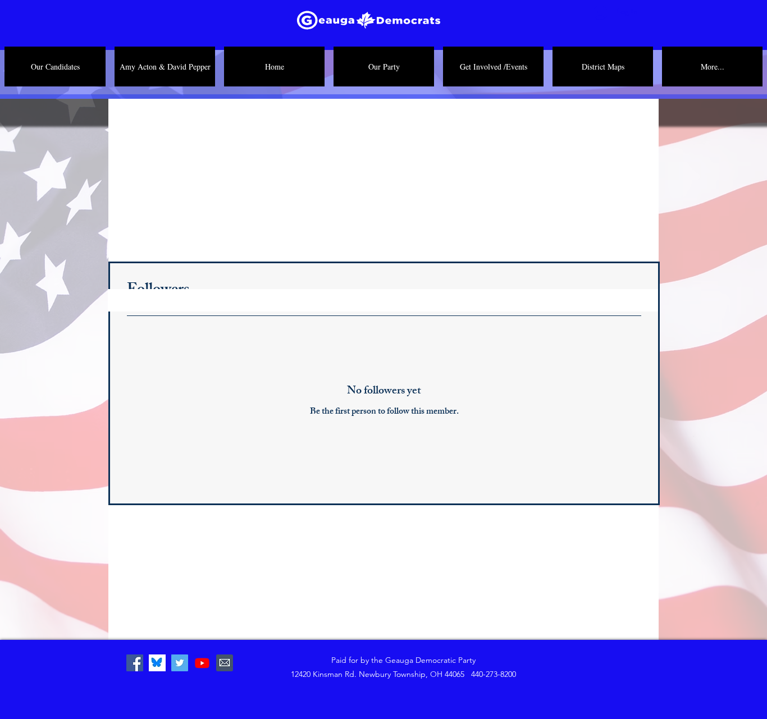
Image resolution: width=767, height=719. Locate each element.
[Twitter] (179, 662)
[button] (384, 66)
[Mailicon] (224, 662)
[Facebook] (134, 662)
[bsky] (157, 662)
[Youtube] (202, 662)
